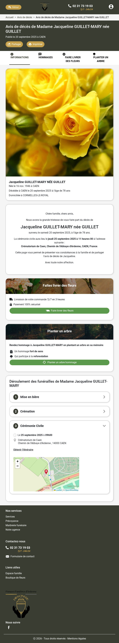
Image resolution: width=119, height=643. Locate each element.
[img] (46, 474)
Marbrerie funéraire (16, 525)
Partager (16, 44)
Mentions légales (76, 638)
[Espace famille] (111, 8)
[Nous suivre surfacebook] (9, 627)
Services (10, 516)
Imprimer (37, 44)
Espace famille (14, 573)
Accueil (9, 17)
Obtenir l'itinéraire (23, 449)
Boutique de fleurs (15, 577)
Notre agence (13, 529)
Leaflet (59, 490)
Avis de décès (24, 17)
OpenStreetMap (71, 490)
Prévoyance (12, 520)
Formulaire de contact (22, 556)
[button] (59, 397)
